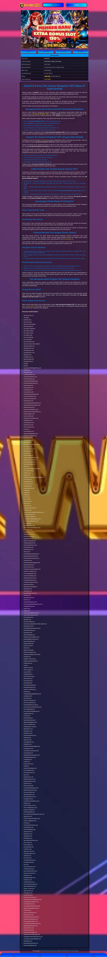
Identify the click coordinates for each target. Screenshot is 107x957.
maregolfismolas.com (29, 687)
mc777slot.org (27, 479)
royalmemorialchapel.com (31, 919)
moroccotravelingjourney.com (32, 468)
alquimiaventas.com (29, 534)
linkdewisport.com (29, 350)
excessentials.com (29, 847)
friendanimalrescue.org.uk (31, 704)
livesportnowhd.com (29, 525)
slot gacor (26, 317)
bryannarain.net (28, 632)
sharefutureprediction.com (31, 409)
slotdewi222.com (28, 357)
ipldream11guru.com (29, 414)
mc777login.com (28, 484)
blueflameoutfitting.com (30, 435)
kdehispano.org (28, 838)
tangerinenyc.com (28, 777)
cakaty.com (27, 475)
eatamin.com (27, 473)
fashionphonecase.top (30, 685)
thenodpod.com (28, 893)
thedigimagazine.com (29, 543)
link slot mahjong (28, 337)
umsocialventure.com (29, 866)
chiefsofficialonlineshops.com (32, 818)
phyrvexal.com (28, 501)
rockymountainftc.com (30, 396)
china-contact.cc (28, 669)
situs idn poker (28, 322)
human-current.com (29, 888)
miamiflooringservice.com (31, 582)
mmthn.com (27, 608)
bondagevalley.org (29, 862)
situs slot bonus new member (32, 344)
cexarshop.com (28, 560)
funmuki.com (27, 595)
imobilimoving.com (29, 536)
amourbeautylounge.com (30, 884)
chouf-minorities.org (29, 724)
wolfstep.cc (27, 823)
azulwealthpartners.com (30, 593)
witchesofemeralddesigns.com (32, 527)
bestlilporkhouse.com (29, 779)
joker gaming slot (28, 326)
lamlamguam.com (28, 549)
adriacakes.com (28, 372)
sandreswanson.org (29, 794)
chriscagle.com (28, 759)
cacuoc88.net (27, 672)
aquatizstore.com (28, 538)
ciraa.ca (26, 665)
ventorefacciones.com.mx (31, 615)
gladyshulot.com (28, 729)
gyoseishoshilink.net (29, 641)
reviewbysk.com (28, 389)
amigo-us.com (28, 739)
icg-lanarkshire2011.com (30, 871)
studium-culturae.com (30, 700)
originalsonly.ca (28, 663)
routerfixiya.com (28, 895)
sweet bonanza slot (29, 341)
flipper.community (29, 650)
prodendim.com (28, 529)
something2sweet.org (30, 462)
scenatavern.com (28, 748)
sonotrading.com (28, 753)
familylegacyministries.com (31, 394)
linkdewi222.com (28, 361)
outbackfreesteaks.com (30, 768)
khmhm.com (27, 599)
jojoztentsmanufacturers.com (32, 444)
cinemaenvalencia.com (30, 735)
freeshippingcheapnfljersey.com (32, 694)
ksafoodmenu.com (29, 928)
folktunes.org (27, 737)
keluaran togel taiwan (30, 324)
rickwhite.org (27, 910)
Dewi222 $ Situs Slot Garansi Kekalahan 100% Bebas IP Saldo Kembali (59, 951)
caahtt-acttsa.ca (28, 667)
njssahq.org (27, 691)
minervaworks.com (29, 930)
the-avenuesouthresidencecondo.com (34, 814)
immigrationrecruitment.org (31, 917)
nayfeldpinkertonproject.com (32, 755)
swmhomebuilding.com (30, 575)
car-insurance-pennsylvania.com (32, 707)
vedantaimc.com (28, 420)
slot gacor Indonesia (29, 328)
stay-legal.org (27, 698)
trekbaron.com (28, 879)
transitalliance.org (28, 742)
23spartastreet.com (29, 514)
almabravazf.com (28, 438)
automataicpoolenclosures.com (32, 403)
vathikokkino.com (28, 827)
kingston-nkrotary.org (30, 659)
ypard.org (26, 774)
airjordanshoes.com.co (30, 796)
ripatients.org (27, 619)
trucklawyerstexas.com (30, 580)
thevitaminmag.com (29, 621)
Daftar (40, 956)
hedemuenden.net (28, 643)
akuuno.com (27, 551)
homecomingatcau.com (30, 945)
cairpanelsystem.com (29, 853)
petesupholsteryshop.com (31, 943)
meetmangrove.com (29, 772)
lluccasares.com (28, 680)
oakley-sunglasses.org (30, 820)
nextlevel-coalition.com (30, 571)
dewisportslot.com (29, 348)
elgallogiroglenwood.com (31, 925)
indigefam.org (27, 744)
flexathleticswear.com (30, 464)
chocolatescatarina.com (30, 376)
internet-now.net (28, 645)
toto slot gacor (28, 339)
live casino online (28, 333)
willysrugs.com (28, 591)
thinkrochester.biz (28, 785)
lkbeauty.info (27, 442)
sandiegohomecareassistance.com (33, 936)
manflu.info (27, 761)
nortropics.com (28, 446)
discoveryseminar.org (29, 702)
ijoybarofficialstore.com (30, 602)
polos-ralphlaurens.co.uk (30, 807)
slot (53, 101)
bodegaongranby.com (30, 757)
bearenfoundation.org (30, 652)
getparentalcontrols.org (30, 790)
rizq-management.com (30, 573)
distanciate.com (28, 678)
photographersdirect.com (31, 921)
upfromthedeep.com (29, 634)
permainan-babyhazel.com (31, 521)
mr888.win (26, 494)
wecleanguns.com (28, 547)
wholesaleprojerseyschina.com (32, 628)
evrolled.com (27, 453)
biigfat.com (27, 610)
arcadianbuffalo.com (29, 374)
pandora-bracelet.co (29, 809)
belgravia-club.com (29, 851)
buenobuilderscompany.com (31, 558)
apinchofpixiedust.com (30, 886)
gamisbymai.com (28, 451)
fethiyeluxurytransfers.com (31, 418)
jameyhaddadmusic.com (30, 545)
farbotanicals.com (29, 626)
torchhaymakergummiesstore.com (33, 604)
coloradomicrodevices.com (31, 750)
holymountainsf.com (29, 792)
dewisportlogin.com (29, 346)
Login (67, 956)
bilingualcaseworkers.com (31, 556)
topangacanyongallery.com (31, 901)
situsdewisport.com (29, 352)
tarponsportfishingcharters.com (32, 368)
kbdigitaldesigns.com (29, 877)
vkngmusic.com (28, 731)
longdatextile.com (29, 713)
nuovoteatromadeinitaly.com (31, 711)
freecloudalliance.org (29, 829)
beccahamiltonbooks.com (31, 840)
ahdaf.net (26, 766)
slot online (43, 140)
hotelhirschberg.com (29, 379)
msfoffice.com (28, 849)
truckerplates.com (29, 392)
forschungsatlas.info (29, 709)
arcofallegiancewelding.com (31, 554)
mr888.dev (27, 490)
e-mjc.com (26, 429)
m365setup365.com (29, 812)
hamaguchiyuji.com (29, 597)
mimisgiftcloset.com (29, 606)
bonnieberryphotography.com (32, 746)
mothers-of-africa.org (30, 689)
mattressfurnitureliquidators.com (33, 899)
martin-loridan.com (29, 427)
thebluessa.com (28, 941)
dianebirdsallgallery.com (30, 722)
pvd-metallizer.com (29, 770)
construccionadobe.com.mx (31, 613)
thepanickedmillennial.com (31, 457)
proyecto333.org (28, 764)
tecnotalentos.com (29, 431)
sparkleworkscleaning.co (30, 586)
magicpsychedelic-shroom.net (32, 654)
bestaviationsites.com (30, 720)
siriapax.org (27, 803)
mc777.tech (27, 497)
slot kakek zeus (28, 335)
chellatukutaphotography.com (32, 562)
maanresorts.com (28, 424)
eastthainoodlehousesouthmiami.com (34, 477)
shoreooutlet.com (28, 387)
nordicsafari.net (28, 683)
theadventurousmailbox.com (31, 637)
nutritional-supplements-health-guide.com (35, 624)
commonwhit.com (28, 416)
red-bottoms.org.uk (29, 676)
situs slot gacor (67, 239)
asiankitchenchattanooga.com (32, 934)
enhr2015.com (27, 783)
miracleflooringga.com (30, 516)
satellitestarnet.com (29, 407)
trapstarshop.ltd (28, 674)
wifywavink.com (28, 831)
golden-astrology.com (30, 540)
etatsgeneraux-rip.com (30, 726)
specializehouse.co (29, 584)
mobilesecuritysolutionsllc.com (32, 569)
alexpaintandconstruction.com (32, 405)
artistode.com (27, 510)
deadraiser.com (28, 836)
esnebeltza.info (28, 696)
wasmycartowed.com (30, 873)
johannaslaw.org (28, 718)
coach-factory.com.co (30, 805)
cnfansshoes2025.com (30, 508)
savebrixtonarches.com (30, 897)
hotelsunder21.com (29, 470)
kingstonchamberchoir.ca (30, 661)
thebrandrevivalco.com (30, 578)
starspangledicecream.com (31, 639)
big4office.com (28, 816)
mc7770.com (27, 499)
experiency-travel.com (30, 459)
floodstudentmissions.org (31, 825)
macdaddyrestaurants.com (31, 788)
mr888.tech (27, 492)
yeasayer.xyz (27, 656)
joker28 (26, 363)
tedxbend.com (28, 875)
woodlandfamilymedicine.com (32, 906)
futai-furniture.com (29, 567)
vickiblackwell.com (29, 869)
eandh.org (26, 466)
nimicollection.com (29, 422)
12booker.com (27, 505)
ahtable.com (27, 370)
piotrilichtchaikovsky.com (31, 383)
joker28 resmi (27, 320)
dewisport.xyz (28, 355)
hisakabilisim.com (28, 440)
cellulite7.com (27, 855)
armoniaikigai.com (29, 532)
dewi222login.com (29, 359)
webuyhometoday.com (30, 398)
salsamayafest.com (29, 488)
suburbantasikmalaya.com (31, 381)
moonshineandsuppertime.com (32, 923)
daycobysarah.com (29, 564)
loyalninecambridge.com (30, 932)
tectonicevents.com (29, 449)
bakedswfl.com (28, 589)
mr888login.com (28, 481)
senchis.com (27, 503)
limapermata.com (28, 385)
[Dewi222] (30, 5)
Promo (13, 956)
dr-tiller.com (27, 715)
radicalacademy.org (29, 882)
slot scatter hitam (28, 330)
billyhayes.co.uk (28, 834)
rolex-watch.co (28, 842)
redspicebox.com (28, 400)
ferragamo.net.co (28, 799)
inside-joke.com (28, 733)
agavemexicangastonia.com (31, 908)
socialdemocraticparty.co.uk (31, 801)
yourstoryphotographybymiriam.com (34, 512)
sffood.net (26, 648)
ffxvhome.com (28, 858)
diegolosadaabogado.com (31, 433)
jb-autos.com (27, 523)
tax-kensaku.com (28, 617)
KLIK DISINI (47, 79)
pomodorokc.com (28, 914)
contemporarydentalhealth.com (32, 939)
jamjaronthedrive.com (30, 781)
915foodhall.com (28, 455)
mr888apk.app (28, 486)
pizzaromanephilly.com (30, 912)
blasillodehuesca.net (29, 630)
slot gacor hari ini (30, 306)
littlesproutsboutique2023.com (32, 411)
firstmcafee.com (28, 844)
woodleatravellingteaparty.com (32, 519)
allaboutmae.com (28, 890)
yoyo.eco (26, 864)
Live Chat (94, 956)
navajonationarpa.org (29, 860)
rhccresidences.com (29, 904)
